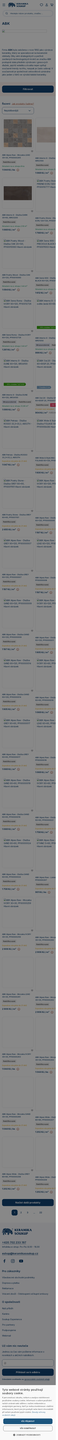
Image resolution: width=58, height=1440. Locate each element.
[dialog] (28, 1412)
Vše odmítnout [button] (28, 1428)
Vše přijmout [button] (28, 1421)
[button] (27, 1435)
